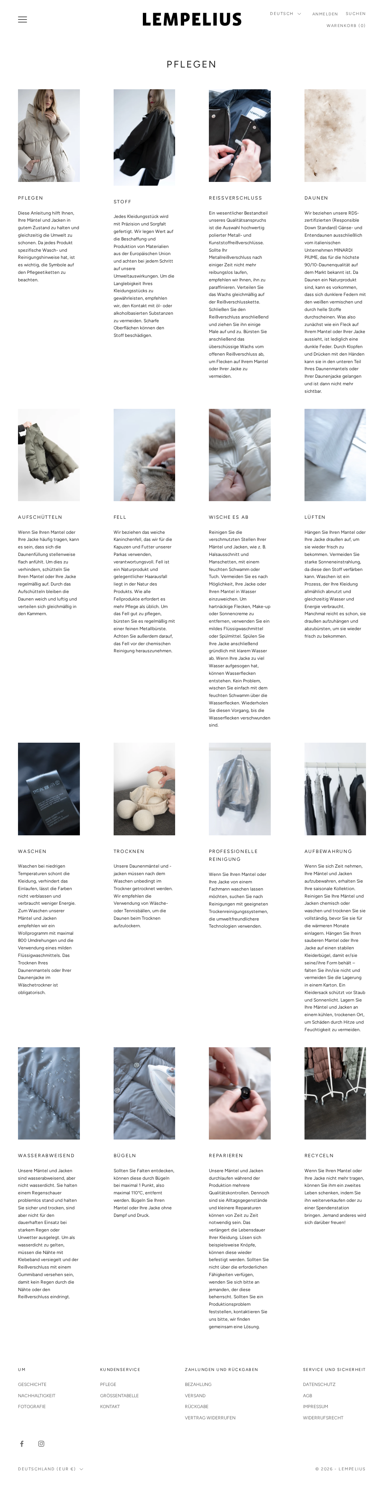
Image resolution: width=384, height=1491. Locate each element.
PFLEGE (108, 1384)
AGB (307, 1395)
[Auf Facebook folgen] (22, 1443)
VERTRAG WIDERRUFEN (210, 1417)
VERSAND (195, 1395)
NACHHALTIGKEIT (37, 1395)
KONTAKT (110, 1406)
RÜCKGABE (196, 1406)
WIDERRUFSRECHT (323, 1417)
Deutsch (282, 13)
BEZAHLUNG (198, 1384)
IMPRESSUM (315, 1406)
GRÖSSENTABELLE (119, 1395)
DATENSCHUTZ (319, 1384)
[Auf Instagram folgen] (41, 1443)
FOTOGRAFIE (32, 1406)
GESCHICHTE (32, 1384)
